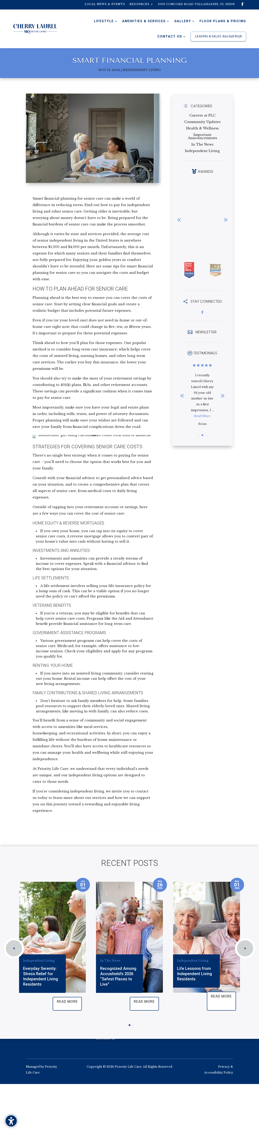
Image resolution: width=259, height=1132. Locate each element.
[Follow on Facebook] (242, 4)
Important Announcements (202, 136)
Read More (202, 410)
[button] (225, 219)
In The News (202, 144)
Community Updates (202, 122)
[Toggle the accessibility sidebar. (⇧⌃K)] (11, 1121)
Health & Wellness (202, 128)
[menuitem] (105, 5)
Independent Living (142, 70)
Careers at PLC (202, 115)
